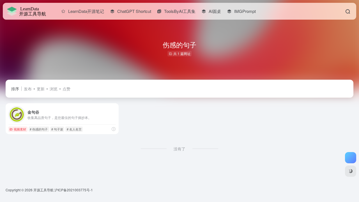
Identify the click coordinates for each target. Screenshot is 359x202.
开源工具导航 (43, 189)
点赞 (66, 88)
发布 (28, 88)
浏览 (53, 88)
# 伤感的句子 (39, 129)
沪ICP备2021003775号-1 (73, 189)
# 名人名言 (74, 129)
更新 (41, 88)
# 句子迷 (57, 129)
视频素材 (20, 129)
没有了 (179, 149)
